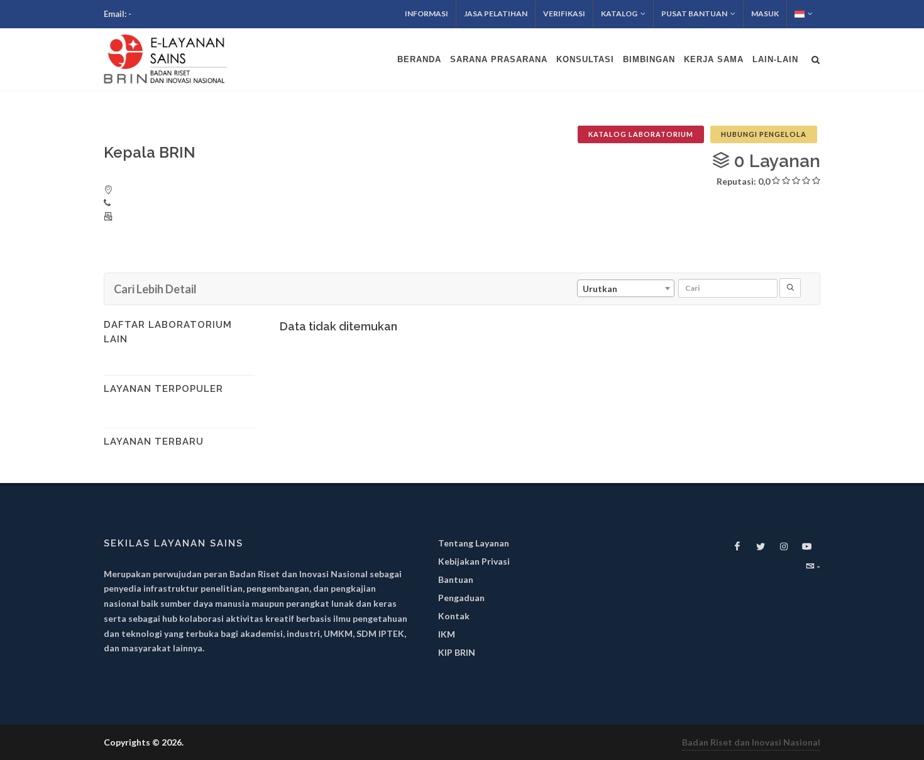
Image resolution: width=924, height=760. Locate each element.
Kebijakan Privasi (474, 561)
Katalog (619, 13)
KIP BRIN (456, 652)
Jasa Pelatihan (495, 13)
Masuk (765, 13)
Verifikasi (564, 13)
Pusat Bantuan (694, 13)
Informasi (426, 13)
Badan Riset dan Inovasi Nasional (751, 742)
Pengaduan (461, 597)
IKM (446, 634)
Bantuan (455, 579)
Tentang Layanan (473, 543)
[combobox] (625, 288)
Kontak (454, 616)
